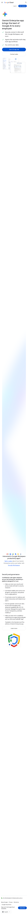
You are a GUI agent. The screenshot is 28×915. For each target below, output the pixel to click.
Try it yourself (10, 425)
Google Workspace (14, 565)
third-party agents (17, 198)
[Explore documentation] (14, 845)
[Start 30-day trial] (14, 49)
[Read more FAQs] (14, 841)
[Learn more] (14, 628)
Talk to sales (8, 561)
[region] (14, 439)
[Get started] (22, 6)
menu (2, 2)
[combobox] (6, 912)
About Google (4, 902)
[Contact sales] (14, 54)
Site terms (16, 902)
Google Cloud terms (6, 904)
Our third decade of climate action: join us (12, 898)
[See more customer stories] (14, 740)
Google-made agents (14, 191)
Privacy (10, 902)
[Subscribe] (22, 908)
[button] (16, 99)
